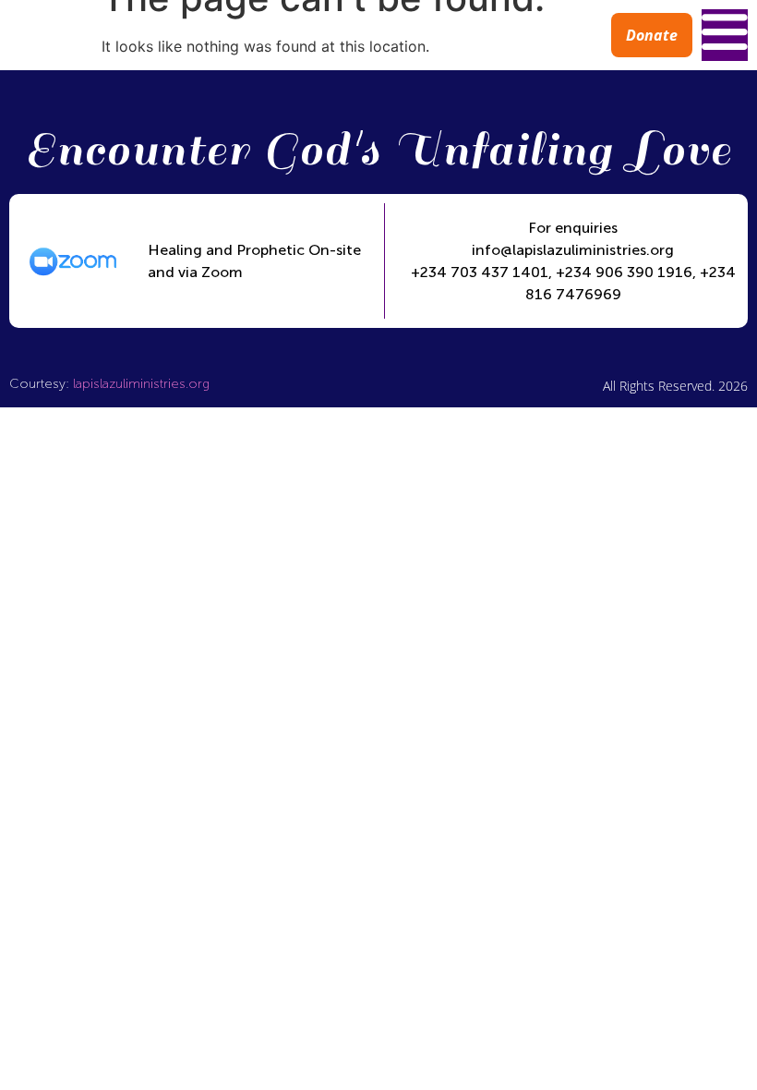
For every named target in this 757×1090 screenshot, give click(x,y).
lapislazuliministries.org (141, 384)
